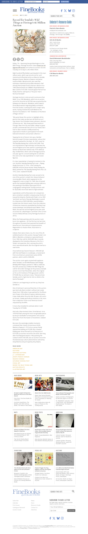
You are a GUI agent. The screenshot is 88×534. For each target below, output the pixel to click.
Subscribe (15, 500)
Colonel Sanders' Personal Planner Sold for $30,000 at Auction (63, 436)
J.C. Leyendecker (18, 355)
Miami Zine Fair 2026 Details (42, 393)
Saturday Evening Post (21, 361)
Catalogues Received (19, 507)
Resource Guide (35, 505)
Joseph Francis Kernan (21, 357)
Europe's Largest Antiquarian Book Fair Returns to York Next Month (23, 394)
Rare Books (18, 376)
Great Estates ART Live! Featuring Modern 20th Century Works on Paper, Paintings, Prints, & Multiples (65, 474)
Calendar (15, 503)
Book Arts (38, 376)
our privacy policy (49, 525)
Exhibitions (18, 451)
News (32, 500)
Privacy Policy (23, 528)
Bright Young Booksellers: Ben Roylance (43, 435)
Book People (39, 412)
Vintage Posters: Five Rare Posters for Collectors (42, 474)
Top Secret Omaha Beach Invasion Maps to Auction (21, 439)
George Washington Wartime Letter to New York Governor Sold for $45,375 (64, 431)
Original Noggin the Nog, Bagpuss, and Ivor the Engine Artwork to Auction (43, 469)
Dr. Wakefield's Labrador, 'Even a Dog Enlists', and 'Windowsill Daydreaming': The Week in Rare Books (65, 403)
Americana (59, 412)
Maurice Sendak (18, 359)
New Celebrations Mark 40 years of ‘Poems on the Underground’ (42, 404)
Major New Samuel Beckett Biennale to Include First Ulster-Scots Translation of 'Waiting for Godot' (44, 397)
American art (18, 348)
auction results (19, 367)
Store (32, 503)
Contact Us (34, 507)
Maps (15, 412)
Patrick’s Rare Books (57, 28)
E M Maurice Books (56, 73)
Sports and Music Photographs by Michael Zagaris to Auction (65, 397)
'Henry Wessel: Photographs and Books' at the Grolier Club (65, 393)
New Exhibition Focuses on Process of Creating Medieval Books (22, 480)
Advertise (34, 510)
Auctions (15, 15)
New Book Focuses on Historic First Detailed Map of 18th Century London (22, 435)
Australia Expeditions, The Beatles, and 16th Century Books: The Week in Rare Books (23, 403)
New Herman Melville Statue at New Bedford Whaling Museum (44, 440)
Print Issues (16, 505)
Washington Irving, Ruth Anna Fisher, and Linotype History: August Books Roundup (43, 431)
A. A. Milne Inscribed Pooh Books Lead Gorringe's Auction (65, 468)
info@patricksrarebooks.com (58, 30)
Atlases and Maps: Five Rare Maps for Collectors (21, 430)
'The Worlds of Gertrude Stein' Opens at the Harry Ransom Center (22, 469)
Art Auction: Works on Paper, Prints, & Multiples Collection (64, 479)
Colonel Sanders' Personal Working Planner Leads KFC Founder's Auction (64, 442)
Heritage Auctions (19, 353)
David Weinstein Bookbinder (60, 58)
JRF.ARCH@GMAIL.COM (56, 52)
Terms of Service (33, 528)
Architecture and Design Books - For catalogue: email (58, 49)
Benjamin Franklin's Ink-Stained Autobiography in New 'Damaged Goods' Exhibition (23, 475)
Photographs (60, 376)
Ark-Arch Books (55, 40)
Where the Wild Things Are (22, 365)
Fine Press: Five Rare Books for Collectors (23, 399)
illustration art (19, 369)
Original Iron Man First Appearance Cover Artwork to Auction (43, 479)
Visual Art (16, 363)
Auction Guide (17, 510)
